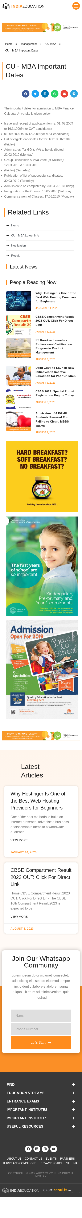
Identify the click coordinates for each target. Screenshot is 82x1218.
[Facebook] (28, 1149)
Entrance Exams (23, 1101)
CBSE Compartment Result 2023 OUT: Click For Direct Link (55, 320)
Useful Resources (25, 1126)
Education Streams (26, 1093)
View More (19, 840)
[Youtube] (53, 1149)
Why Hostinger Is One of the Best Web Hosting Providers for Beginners (56, 297)
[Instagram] (45, 1149)
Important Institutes (27, 1109)
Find (11, 1084)
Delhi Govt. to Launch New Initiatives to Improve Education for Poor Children (56, 372)
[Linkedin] (36, 1149)
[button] (76, 6)
